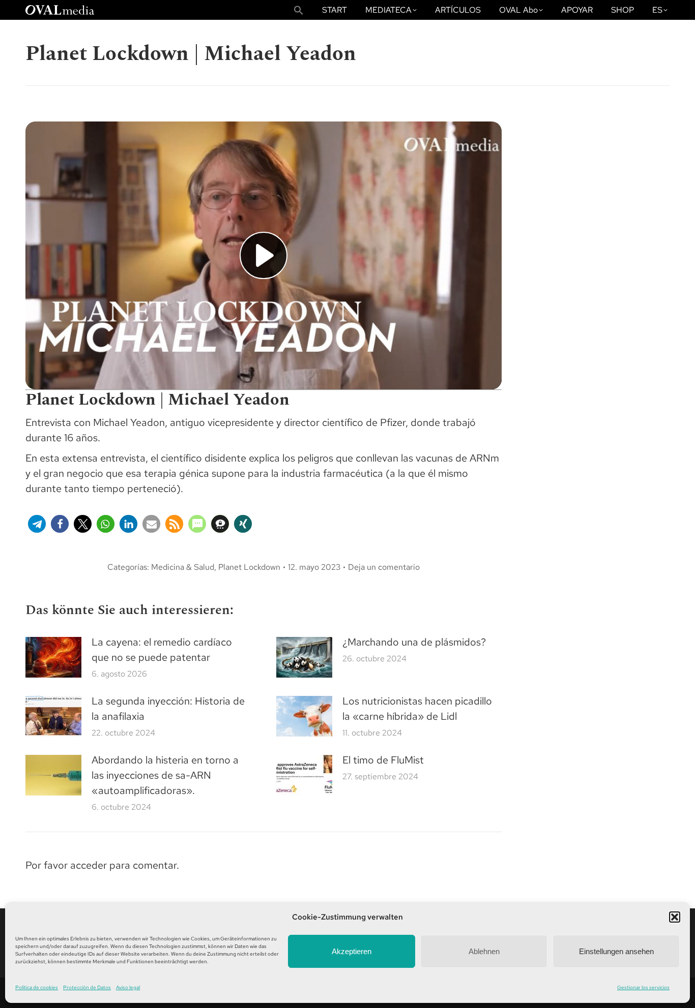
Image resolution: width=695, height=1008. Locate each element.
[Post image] (53, 657)
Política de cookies (36, 987)
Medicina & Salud (182, 567)
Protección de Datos (87, 987)
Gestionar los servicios (643, 987)
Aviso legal (128, 987)
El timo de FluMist (383, 760)
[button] (675, 917)
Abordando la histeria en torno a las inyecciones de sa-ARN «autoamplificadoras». (165, 775)
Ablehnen (484, 951)
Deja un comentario (384, 567)
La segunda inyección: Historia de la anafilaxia (168, 708)
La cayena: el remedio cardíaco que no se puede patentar (162, 649)
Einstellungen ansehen (616, 951)
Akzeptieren (351, 951)
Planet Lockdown (249, 567)
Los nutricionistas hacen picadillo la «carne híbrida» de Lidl (417, 708)
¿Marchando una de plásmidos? (414, 642)
